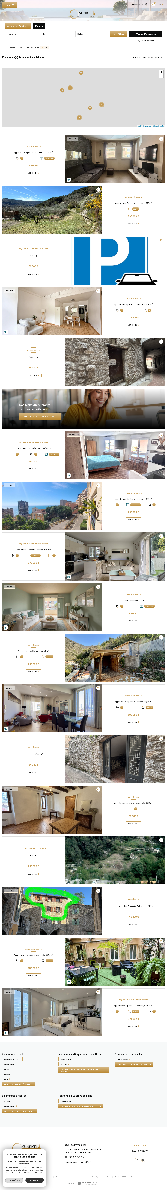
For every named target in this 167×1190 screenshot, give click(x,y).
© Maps (147, 126)
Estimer (39, 26)
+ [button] (161, 72)
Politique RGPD (120, 1177)
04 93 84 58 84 (74, 1157)
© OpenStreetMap (158, 126)
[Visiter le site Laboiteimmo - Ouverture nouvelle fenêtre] (88, 1183)
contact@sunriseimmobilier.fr (78, 1162)
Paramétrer (14, 1180)
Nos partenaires (78, 1177)
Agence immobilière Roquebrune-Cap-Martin (21, 48)
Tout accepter (34, 1180)
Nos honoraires (61, 1177)
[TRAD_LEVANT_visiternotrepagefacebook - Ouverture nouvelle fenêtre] (137, 1160)
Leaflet (140, 126)
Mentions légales (95, 1177)
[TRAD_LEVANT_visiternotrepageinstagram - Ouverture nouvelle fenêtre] (143, 1160)
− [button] (161, 75)
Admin (108, 1177)
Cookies (134, 1177)
